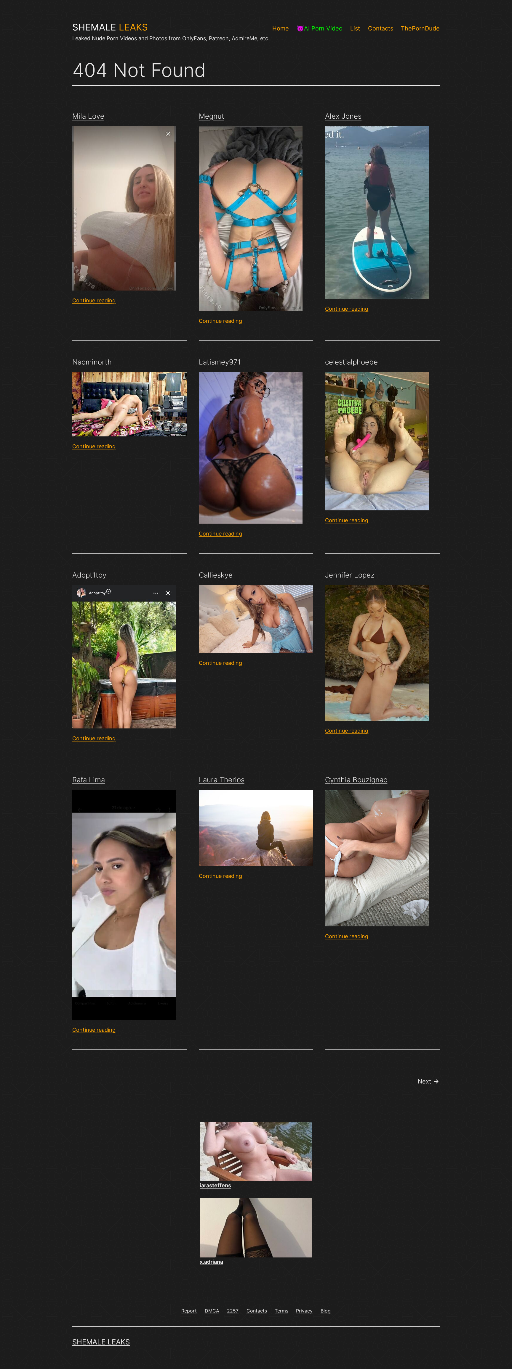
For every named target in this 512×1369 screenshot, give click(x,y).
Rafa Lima (88, 779)
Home (280, 28)
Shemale (110, 27)
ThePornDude (420, 28)
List (355, 28)
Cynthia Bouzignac (356, 779)
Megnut (211, 116)
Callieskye (216, 575)
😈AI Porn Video (320, 28)
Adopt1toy (89, 575)
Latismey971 (220, 362)
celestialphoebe (351, 362)
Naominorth (92, 362)
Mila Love (88, 116)
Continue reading (94, 300)
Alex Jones (343, 116)
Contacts (380, 28)
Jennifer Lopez (350, 575)
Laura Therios (221, 779)
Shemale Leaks (101, 1342)
